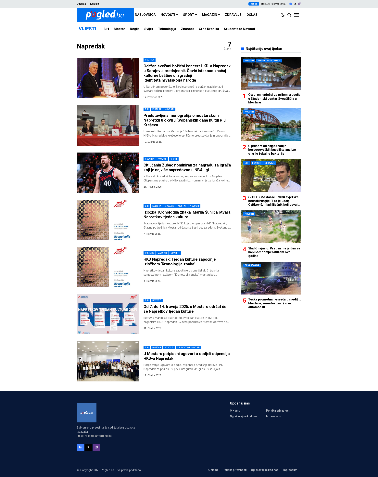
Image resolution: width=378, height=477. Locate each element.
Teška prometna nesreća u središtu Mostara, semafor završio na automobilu (274, 303)
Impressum (273, 416)
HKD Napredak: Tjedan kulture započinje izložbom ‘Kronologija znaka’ (180, 261)
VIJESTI (87, 29)
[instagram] (299, 4)
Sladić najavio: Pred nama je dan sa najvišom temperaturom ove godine (274, 252)
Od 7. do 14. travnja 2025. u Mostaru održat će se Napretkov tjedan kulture (185, 309)
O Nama (81, 3)
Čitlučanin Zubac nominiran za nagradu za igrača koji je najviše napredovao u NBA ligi (187, 167)
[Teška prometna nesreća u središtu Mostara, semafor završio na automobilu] (271, 278)
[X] (295, 4)
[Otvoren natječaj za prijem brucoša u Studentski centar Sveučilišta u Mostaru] (271, 73)
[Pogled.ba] (105, 15)
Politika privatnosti (278, 410)
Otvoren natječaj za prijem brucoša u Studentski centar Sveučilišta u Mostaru (274, 98)
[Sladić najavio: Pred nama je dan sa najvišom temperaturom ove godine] (271, 226)
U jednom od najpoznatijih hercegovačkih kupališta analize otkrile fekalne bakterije (272, 149)
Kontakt (94, 3)
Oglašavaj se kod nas (243, 416)
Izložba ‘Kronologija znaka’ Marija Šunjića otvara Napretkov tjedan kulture (187, 214)
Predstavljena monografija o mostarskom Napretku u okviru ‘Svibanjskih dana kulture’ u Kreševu (185, 120)
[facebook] (290, 4)
